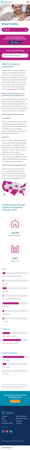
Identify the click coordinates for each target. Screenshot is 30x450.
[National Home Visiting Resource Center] (8, 412)
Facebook (3, 431)
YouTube (7, 431)
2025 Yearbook (15, 42)
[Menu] (28, 2)
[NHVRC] (6, 2)
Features (4, 421)
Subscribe (15, 401)
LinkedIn (11, 431)
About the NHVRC (21, 416)
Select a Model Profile (15, 51)
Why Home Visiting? (22, 418)
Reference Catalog (7, 423)
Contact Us (19, 423)
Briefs (3, 418)
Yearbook (4, 416)
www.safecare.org (13, 89)
